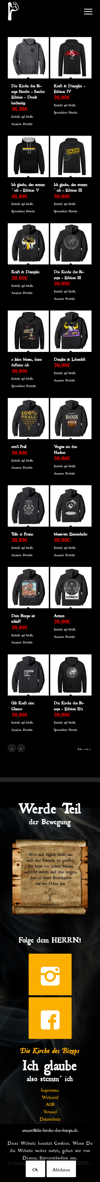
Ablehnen (61, 1169)
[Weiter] (76, 877)
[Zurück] (23, 877)
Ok (35, 1169)
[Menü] (85, 11)
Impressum (50, 1089)
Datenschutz (50, 1118)
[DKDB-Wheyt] (41, 11)
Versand (50, 1111)
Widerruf (50, 1096)
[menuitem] (85, 11)
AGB (50, 1103)
